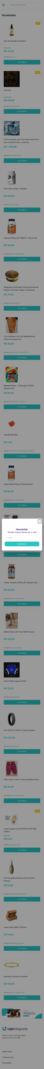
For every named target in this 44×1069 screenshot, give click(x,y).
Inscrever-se (22, 544)
